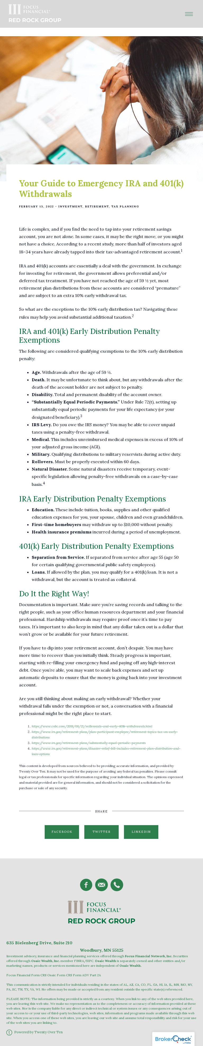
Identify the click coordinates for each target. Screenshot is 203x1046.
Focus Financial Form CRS (26, 975)
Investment (70, 206)
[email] (101, 884)
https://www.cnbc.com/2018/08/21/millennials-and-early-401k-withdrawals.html (92, 726)
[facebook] (86, 884)
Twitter (102, 832)
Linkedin (141, 832)
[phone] (116, 884)
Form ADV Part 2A (87, 975)
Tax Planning (125, 206)
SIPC (89, 961)
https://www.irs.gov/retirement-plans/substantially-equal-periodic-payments (89, 743)
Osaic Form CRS (59, 975)
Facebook (62, 832)
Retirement (97, 206)
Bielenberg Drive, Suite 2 (41, 942)
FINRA (79, 961)
